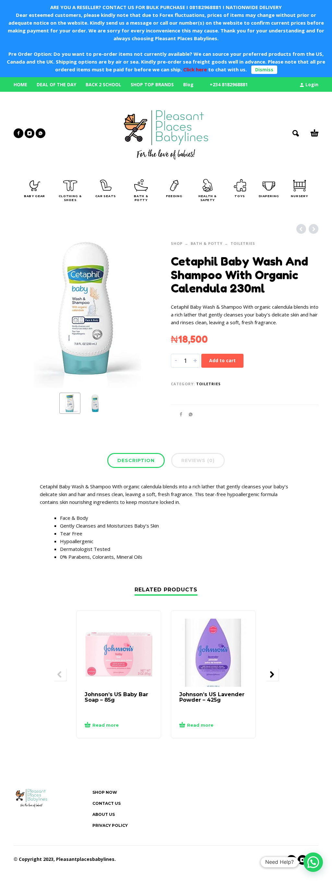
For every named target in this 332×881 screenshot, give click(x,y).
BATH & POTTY (206, 243)
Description (136, 460)
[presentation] (25, 314)
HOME (20, 84)
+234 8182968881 (229, 84)
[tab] (136, 461)
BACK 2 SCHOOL (103, 84)
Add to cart (222, 360)
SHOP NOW (104, 792)
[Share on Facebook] (179, 414)
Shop (177, 243)
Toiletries (243, 243)
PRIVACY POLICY (110, 825)
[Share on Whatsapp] (189, 414)
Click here (194, 69)
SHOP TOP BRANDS (152, 84)
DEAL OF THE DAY (56, 84)
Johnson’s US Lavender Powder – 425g (211, 697)
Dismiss (264, 69)
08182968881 (205, 7)
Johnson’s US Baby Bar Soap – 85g (116, 697)
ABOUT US (103, 814)
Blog (188, 84)
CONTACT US (106, 803)
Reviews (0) (198, 460)
